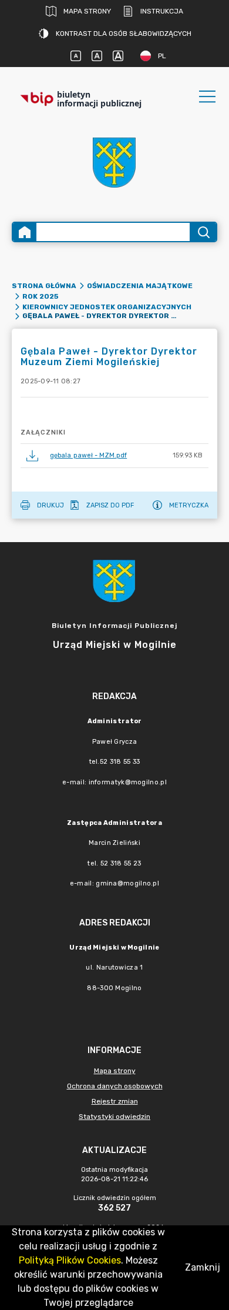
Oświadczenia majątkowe (140, 286)
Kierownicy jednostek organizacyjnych (106, 307)
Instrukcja (161, 11)
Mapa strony (87, 11)
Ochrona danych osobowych (115, 1086)
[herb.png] (114, 163)
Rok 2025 (40, 296)
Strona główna (44, 286)
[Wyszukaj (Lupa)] (203, 232)
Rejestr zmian (115, 1101)
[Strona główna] (24, 232)
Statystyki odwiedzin (114, 1116)
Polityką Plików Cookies (70, 1260)
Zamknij (202, 1267)
